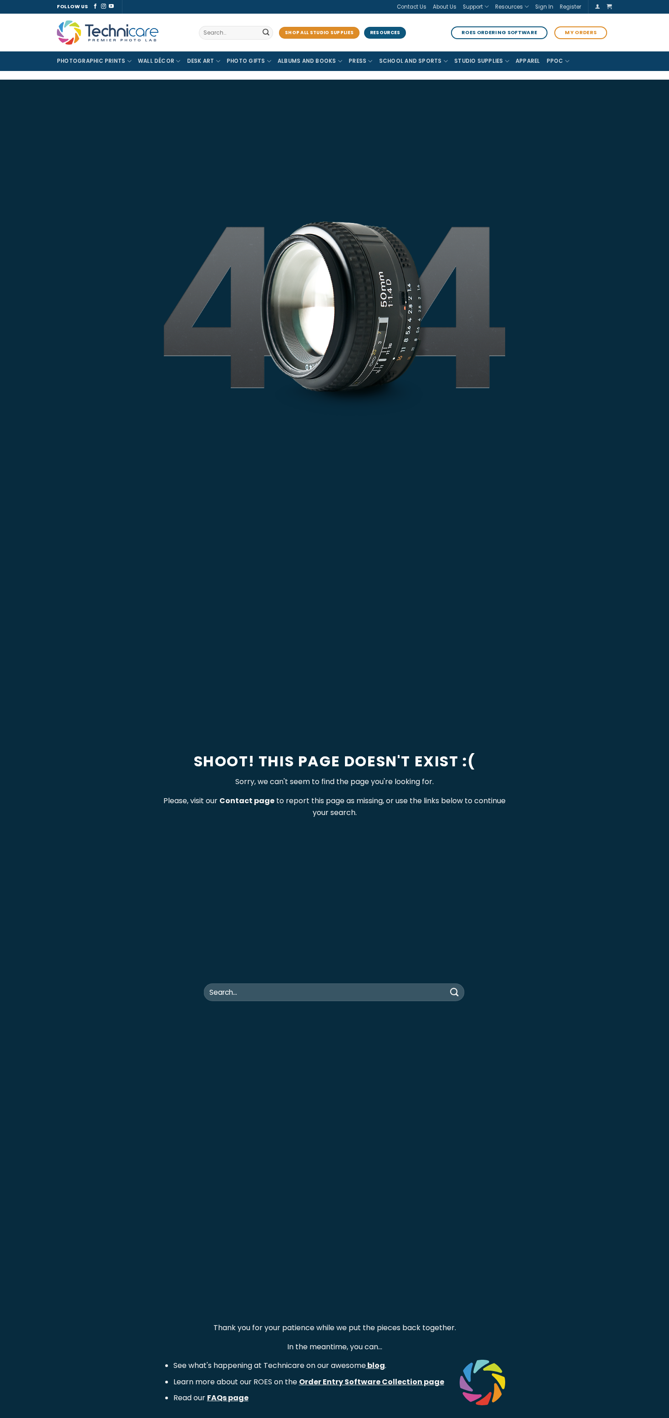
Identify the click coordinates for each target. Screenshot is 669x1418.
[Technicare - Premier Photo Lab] (121, 32)
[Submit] (265, 33)
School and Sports (410, 61)
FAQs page (227, 1398)
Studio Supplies (478, 61)
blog (376, 1365)
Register (570, 6)
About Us (444, 6)
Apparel (528, 61)
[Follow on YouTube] (111, 6)
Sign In (544, 6)
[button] (597, 6)
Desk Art (200, 61)
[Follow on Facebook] (95, 6)
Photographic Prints (91, 61)
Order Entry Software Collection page (371, 1382)
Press (357, 61)
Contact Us (411, 6)
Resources (509, 6)
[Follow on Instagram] (103, 6)
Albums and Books (307, 61)
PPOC (555, 61)
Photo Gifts (246, 61)
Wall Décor (156, 61)
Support (473, 6)
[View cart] (609, 6)
